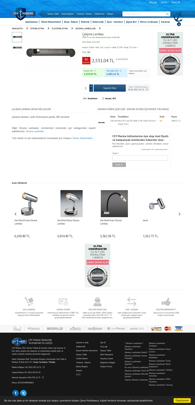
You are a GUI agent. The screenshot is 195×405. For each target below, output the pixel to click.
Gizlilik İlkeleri (82, 358)
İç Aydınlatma (60, 28)
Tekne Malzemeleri (51, 21)
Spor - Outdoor (115, 21)
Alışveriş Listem (106, 358)
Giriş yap (153, 2)
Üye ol (164, 2)
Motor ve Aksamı (149, 21)
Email (116, 153)
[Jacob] (157, 203)
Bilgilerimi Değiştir (107, 362)
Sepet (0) (175, 2)
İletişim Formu (106, 366)
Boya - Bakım (71, 21)
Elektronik (98, 21)
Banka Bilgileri (68, 14)
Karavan (165, 21)
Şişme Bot (131, 21)
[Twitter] (23, 393)
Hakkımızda (99, 14)
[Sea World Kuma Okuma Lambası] (28, 203)
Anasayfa (17, 28)
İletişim (110, 14)
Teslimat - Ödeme (84, 14)
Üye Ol (103, 342)
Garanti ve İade (82, 342)
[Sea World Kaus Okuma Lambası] (114, 203)
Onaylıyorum (182, 400)
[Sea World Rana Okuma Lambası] (71, 203)
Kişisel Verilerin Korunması (87, 350)
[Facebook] (15, 393)
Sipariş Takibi (53, 14)
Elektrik (85, 21)
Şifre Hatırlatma (106, 354)
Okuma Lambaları (85, 28)
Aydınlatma (31, 21)
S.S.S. (78, 374)
